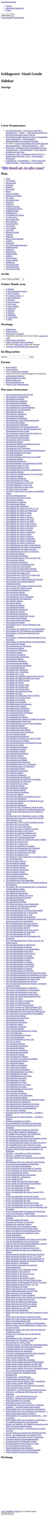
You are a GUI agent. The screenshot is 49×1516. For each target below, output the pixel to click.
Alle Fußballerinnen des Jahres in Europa (21, 549)
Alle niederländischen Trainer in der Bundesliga (24, 723)
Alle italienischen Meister (15, 612)
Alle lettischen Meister (14, 653)
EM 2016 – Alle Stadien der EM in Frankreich (23, 1153)
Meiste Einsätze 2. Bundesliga (17, 1263)
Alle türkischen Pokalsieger (16, 1027)
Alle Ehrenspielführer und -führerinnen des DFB (24, 463)
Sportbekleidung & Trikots (16, 378)
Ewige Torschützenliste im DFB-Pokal (20, 1214)
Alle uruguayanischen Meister (17, 1052)
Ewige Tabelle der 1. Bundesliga (18, 1177)
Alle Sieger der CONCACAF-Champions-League (25, 822)
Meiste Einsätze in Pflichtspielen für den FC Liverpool (26, 1282)
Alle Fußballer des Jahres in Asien (18, 515)
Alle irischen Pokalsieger (15, 605)
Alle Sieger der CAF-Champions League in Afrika (25, 816)
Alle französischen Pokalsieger (17, 506)
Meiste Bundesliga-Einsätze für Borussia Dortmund (25, 1254)
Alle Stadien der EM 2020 (15, 891)
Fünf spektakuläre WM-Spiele (17, 1220)
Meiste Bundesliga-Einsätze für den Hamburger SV (25, 1259)
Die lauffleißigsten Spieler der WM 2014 (21, 1140)
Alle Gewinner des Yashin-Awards (19, 588)
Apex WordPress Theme (10, 1511)
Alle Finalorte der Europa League (18, 498)
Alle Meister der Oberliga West (17, 689)
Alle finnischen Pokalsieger (16, 502)
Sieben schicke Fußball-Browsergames (20, 1360)
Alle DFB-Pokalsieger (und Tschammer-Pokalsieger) (25, 450)
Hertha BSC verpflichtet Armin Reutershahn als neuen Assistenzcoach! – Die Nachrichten (26, 149)
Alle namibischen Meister (15, 715)
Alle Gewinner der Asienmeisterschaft (20, 564)
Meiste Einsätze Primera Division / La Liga (22, 1284)
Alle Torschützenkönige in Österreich (20, 971)
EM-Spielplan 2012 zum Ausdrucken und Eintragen (25, 1162)
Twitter (8, 10)
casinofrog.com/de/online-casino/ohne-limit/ (22, 347)
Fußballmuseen (11, 213)
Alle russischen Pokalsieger (16, 775)
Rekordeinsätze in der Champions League (21, 1338)
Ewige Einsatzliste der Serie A (17, 1173)
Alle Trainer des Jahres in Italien (18, 1003)
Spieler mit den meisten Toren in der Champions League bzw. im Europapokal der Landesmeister (27, 1369)
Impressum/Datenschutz (15, 8)
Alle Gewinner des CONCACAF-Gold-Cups (23, 575)
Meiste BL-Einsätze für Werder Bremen (21, 1246)
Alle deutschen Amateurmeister (17, 438)
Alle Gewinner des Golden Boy (18, 577)
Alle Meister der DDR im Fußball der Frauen (23, 678)
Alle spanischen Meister (15, 876)
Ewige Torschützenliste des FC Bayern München (24, 1205)
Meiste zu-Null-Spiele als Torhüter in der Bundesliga (25, 1323)
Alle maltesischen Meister (15, 668)
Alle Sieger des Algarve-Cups (17, 842)
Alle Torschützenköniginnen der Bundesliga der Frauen (26, 975)
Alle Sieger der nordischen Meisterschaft (21, 833)
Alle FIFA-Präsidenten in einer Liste (19, 487)
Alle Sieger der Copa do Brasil (17, 825)
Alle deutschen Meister (14, 442)
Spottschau (10, 250)
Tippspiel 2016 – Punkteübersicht (18, 1377)
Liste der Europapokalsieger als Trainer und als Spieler (26, 1239)
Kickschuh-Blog (12, 224)
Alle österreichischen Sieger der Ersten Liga (22, 1106)
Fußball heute (11, 329)
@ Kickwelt (10, 300)
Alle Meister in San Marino (16, 702)
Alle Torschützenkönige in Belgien (19, 947)
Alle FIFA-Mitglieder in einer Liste (19, 485)
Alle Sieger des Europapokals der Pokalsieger (23, 848)
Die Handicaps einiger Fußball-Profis (20, 1136)
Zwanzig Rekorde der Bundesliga (18, 1446)
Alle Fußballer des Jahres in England (19, 528)
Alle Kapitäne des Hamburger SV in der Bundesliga (25, 629)
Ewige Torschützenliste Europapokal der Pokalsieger (25, 1211)
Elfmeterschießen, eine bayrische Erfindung (22, 141)
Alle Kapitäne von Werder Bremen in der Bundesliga (26, 642)
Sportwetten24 (11, 367)
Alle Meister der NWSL (15, 683)
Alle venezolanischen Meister (17, 1057)
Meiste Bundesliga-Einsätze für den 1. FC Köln (23, 1257)
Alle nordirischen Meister (15, 726)
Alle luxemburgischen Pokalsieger (18, 665)
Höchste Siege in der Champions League (21, 1226)
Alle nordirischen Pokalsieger (17, 728)
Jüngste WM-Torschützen (15, 1237)
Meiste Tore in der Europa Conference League (23, 1317)
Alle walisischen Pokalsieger (16, 1065)
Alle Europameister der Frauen (17, 481)
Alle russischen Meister (14, 773)
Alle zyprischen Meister (15, 1091)
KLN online (10, 226)
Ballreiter (9, 187)
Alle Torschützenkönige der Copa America (22, 923)
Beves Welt (10, 189)
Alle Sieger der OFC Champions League (21, 835)
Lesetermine (38, 163)
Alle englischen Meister (14, 472)
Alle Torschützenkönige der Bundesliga (20, 917)
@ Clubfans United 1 (14, 296)
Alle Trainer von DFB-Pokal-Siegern (20, 1005)
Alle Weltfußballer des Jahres (17, 1074)
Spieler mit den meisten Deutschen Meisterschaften (25, 1362)
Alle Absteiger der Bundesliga (17, 397)
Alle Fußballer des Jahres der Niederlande (21, 511)
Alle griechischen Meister (15, 592)
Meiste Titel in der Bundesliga (17, 1310)
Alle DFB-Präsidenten (14, 455)
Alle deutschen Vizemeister (16, 446)
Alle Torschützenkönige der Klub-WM (20, 932)
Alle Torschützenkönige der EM (18, 928)
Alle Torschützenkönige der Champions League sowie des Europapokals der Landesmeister (26, 920)
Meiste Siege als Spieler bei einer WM (20, 1300)
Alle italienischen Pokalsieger (17, 614)
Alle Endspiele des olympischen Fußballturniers (24, 470)
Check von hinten (12, 194)
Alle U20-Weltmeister (14, 1033)
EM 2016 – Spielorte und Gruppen (19, 1156)
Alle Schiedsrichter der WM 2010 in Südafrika (23, 779)
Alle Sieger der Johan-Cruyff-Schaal (19, 831)
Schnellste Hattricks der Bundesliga (19, 1351)
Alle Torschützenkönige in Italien (18, 960)
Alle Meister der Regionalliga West (19, 691)
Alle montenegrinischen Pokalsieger (19, 713)
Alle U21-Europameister (15, 1037)
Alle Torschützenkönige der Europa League (22, 930)
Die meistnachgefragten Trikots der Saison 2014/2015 (26, 1143)
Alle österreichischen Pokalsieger (18, 1102)
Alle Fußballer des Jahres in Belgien (19, 517)
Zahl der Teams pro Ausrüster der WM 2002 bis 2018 (26, 1433)
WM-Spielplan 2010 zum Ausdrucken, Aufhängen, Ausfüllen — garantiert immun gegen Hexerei (25, 1406)
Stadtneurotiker (11, 254)
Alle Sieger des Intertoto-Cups (17, 855)
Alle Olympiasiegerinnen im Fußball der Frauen (24, 743)
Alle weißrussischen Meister (16, 1067)
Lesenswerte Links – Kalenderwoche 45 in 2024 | (24, 154)
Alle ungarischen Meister (15, 1048)
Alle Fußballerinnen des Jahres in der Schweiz (23, 545)
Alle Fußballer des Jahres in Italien (19, 534)
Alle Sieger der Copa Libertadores (18, 827)
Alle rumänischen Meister (15, 769)
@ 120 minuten (11, 317)
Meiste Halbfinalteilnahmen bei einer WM (21, 1291)
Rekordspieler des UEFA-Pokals (18, 1343)
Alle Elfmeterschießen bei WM (17, 468)
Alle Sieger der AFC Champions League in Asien (24, 807)
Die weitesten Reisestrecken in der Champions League (26, 1147)
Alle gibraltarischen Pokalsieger (17, 590)
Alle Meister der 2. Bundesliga (17, 672)
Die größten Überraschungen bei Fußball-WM (23, 1134)
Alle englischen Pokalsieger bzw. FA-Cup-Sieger (24, 474)
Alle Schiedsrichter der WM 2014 (18, 782)
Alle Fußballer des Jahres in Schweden (20, 539)
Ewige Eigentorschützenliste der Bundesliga (22, 1164)
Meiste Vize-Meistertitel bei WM (18, 1321)
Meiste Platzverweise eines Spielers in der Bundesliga (26, 1297)
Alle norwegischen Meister (16, 734)
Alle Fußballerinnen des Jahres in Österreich (22, 552)
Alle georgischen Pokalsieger (17, 562)
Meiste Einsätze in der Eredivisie (18, 1272)
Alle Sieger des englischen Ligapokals (20, 846)
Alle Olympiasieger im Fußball (17, 741)
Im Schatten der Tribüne (15, 215)
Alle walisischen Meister (15, 1063)
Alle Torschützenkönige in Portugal (19, 962)
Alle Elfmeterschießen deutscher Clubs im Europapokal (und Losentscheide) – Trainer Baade (26, 138)
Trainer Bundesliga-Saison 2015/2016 (20, 1379)
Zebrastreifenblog (12, 267)
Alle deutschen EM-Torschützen (18, 440)
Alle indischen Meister (14, 601)
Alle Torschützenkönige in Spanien (19, 969)
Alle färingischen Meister (15, 554)
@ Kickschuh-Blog (13, 298)
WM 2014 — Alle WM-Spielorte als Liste (21, 1396)
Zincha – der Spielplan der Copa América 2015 (23, 1435)
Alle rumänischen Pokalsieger (17, 771)
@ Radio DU (11, 308)
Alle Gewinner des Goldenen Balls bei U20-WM (24, 579)
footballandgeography (14, 209)
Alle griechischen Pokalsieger (17, 595)
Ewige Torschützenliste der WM (18, 1201)
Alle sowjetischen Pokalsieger (17, 874)
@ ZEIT (9, 319)
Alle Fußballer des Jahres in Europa (19, 530)
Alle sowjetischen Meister (15, 872)
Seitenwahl (10, 243)
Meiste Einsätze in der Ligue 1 (17, 1276)
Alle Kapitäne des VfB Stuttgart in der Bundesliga (24, 631)
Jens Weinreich (11, 222)
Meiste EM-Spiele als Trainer (17, 1287)
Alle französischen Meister (16, 504)
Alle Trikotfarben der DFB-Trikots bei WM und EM (25, 1012)
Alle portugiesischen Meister (16, 760)
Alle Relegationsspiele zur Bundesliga (20, 766)
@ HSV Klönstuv (12, 293)
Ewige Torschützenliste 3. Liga (17, 1186)
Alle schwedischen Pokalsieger (17, 792)
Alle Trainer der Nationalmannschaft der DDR (23, 996)
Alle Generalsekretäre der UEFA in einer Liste (23, 558)
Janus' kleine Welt (12, 219)
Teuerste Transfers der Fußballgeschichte (21, 1373)
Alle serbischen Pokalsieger (16, 805)
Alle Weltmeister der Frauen (16, 1078)
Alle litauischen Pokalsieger (16, 661)
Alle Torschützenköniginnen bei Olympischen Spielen (26, 973)
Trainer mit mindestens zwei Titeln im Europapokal (25, 1386)
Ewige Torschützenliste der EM (17, 1190)
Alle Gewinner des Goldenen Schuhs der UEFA (24, 586)
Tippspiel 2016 (11, 1375)
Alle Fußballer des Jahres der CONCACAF (22, 509)
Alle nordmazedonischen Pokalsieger (20, 732)
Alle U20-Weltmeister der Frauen (18, 1035)
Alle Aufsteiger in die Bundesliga (18, 410)
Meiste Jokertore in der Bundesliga (19, 1293)
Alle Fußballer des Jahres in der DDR (20, 521)
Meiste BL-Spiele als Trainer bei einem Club (22, 1248)
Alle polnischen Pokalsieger (16, 758)
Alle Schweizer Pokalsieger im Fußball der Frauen (25, 801)
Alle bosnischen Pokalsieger (16, 418)
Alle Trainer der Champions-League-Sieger (22, 994)
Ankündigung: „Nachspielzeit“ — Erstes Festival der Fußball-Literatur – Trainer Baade (25, 162)
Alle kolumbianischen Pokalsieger (18, 646)
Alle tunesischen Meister (15, 1020)
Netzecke (9, 234)
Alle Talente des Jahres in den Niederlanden (22, 904)
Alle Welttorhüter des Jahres (16, 1082)
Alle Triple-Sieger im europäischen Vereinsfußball (24, 1014)
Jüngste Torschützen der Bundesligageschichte (23, 1231)
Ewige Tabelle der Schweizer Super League (22, 1181)
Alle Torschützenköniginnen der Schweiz (21, 981)
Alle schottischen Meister (15, 786)
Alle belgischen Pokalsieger (16, 414)
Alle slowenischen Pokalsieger (17, 870)
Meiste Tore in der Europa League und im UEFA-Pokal (26, 1319)
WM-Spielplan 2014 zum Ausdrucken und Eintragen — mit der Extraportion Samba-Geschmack (27, 1412)
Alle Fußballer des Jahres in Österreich (20, 543)
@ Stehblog (10, 311)
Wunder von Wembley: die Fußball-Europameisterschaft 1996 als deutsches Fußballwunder (27, 1425)
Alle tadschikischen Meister (16, 902)
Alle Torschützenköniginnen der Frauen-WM (23, 979)
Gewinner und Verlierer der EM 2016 (20, 1222)
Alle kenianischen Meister (15, 644)
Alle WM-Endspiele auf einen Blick (19, 1089)
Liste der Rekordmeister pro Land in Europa (22, 1242)
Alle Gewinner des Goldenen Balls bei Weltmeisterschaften (20, 583)
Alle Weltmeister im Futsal (16, 1080)
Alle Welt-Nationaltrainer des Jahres (19, 1072)
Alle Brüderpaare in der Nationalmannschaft (22, 420)
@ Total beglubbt (12, 306)
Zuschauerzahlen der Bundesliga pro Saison (22, 1444)
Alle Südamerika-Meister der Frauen (19, 895)
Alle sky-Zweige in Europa (16, 861)
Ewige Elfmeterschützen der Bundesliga (21, 1175)
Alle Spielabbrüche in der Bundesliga (20, 880)
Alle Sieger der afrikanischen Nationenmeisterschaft (25, 809)
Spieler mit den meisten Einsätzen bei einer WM (24, 1364)
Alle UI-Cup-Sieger (13, 1042)
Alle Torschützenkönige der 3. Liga (19, 915)
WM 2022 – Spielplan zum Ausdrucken (21, 1398)
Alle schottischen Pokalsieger (17, 788)
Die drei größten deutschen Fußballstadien (21, 1132)
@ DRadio (10, 289)
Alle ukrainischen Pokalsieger (17, 1046)
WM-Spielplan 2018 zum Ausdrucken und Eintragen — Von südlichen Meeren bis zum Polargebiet (27, 1421)
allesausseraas (11, 183)
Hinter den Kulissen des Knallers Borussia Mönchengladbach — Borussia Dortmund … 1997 (27, 144)
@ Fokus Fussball (12, 302)
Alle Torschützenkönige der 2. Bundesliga (21, 913)
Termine (9, 6)
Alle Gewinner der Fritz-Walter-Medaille (21, 569)
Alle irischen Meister (13, 603)
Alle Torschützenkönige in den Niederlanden (22, 949)
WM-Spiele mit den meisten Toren (19, 1403)
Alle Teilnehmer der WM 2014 (17, 908)
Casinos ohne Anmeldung (15, 340)
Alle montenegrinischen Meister (18, 711)
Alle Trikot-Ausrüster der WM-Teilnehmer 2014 (24, 1009)
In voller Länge (11, 217)
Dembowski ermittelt (13, 196)
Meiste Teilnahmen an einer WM (18, 1308)
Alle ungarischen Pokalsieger (17, 1050)
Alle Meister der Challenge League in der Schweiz (25, 676)
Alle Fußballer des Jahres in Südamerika (21, 541)
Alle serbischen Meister (14, 803)
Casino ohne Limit (21, 344)
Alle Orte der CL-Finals (15, 745)
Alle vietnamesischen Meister (17, 1061)
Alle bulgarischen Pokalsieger (17, 425)
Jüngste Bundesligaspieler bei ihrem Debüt (22, 1229)
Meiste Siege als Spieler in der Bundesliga (21, 1302)
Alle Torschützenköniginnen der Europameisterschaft (26, 977)
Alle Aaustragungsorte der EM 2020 (19, 395)
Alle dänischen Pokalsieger (16, 461)
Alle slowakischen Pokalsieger (17, 865)
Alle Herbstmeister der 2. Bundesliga (19, 597)
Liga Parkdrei (11, 228)
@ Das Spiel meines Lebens (16, 291)
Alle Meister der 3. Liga (15, 674)
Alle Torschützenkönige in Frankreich (20, 958)
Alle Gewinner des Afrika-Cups (18, 573)
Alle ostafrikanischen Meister (17, 747)
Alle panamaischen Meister (16, 749)
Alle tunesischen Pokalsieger (16, 1022)
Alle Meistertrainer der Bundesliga (19, 704)
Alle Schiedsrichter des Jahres (17, 784)
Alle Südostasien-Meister (15, 900)
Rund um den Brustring (14, 239)
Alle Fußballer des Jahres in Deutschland (21, 526)
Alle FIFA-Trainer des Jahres (16, 489)
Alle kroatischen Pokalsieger (16, 650)
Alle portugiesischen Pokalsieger (18, 762)
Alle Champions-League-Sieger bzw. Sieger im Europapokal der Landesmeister (23, 434)
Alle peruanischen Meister (15, 751)
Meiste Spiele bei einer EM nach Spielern (21, 1306)
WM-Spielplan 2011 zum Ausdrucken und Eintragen (25, 1409)
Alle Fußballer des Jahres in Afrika (19, 513)
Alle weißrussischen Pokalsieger (18, 1070)
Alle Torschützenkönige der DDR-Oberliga (22, 926)
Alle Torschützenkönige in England (19, 956)
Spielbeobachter (12, 247)
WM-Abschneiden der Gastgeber (18, 1401)
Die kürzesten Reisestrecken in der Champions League (26, 1138)
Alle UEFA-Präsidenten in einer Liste (20, 1039)
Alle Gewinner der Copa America (18, 567)
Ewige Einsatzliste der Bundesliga (18, 1166)
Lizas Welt (10, 230)
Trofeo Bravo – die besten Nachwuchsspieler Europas (26, 1390)
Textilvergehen (11, 258)
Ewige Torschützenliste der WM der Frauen (22, 1203)
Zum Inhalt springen (8, 2)
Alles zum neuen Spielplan (16, 1110)
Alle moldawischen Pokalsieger (17, 708)
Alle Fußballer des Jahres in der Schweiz (21, 524)
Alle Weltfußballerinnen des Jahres (19, 1076)
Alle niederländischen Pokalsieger (18, 721)
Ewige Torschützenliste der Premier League (22, 1196)
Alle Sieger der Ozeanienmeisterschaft (20, 837)
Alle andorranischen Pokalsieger (18, 405)
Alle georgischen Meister (15, 560)
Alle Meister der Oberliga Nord (17, 685)
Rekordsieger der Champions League (20, 1340)
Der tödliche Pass (12, 200)
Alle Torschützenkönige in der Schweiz (20, 953)
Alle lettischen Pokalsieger (16, 655)
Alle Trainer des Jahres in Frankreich (19, 1001)
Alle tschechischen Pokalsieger (17, 1018)
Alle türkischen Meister (14, 1024)
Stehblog (9, 256)
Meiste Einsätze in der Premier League (20, 1278)
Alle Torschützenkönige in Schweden (20, 966)
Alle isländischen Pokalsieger (17, 610)
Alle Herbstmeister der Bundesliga (19, 599)
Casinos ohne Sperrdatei (19, 372)
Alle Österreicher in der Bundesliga (19, 1095)
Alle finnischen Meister (14, 500)
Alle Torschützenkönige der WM (18, 934)
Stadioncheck (11, 252)
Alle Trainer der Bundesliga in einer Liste (21, 992)
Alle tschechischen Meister (16, 1016)
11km (8, 179)
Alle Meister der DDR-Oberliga (18, 680)
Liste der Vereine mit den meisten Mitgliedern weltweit (26, 1244)
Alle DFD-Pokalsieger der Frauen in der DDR (23, 457)
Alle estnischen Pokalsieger (16, 478)
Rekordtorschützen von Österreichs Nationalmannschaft (27, 1345)
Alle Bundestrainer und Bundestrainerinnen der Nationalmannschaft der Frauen (23, 430)
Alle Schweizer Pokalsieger (16, 799)
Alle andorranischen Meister (16, 403)
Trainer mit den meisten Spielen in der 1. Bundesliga (25, 1381)
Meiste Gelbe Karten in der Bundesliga (20, 1289)
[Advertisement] (24, 44)
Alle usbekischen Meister (15, 1054)
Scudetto (9, 241)
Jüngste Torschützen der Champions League (22, 1233)
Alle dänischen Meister (14, 459)
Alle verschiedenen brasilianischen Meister (22, 1059)
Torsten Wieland (12, 260)
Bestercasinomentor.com (15, 382)
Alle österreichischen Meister (16, 1097)
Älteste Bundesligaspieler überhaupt (19, 1448)
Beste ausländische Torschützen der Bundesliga (23, 1123)
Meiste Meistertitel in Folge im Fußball (20, 1295)
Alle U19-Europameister (15, 1029)
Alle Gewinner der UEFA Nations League (21, 571)
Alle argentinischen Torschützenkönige (20, 407)
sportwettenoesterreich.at (15, 376)
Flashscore (10, 204)
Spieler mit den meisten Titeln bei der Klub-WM (24, 1366)
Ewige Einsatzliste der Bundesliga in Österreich (23, 1168)
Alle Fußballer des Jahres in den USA (20, 519)
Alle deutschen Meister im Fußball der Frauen (23, 444)
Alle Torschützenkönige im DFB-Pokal (20, 945)
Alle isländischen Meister (15, 607)
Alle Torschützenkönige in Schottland (20, 964)
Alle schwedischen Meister (16, 790)
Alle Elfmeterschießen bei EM (17, 466)
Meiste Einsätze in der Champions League (21, 1269)
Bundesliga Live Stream (15, 334)
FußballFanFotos (12, 211)
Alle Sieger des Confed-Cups (17, 844)
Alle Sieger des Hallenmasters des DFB (20, 852)
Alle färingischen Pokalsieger (17, 556)
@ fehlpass (10, 313)
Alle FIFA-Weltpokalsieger (16, 496)
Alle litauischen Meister (14, 659)
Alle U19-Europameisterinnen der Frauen (21, 1031)
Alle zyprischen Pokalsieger (16, 1093)
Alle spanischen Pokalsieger (16, 878)
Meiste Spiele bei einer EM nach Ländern (21, 1304)
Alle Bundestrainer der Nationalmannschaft (22, 427)
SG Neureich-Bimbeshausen (16, 245)
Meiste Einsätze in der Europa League (20, 1274)
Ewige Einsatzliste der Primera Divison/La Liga (24, 1171)
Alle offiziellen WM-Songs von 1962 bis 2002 (23, 739)
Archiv (3, 279)
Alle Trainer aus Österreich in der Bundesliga (23, 990)
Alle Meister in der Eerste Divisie (18, 698)
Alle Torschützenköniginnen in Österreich (21, 988)
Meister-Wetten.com (13, 380)
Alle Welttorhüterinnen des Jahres (18, 1085)
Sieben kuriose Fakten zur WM (17, 1358)
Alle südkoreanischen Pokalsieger (18, 898)
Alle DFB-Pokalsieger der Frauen (18, 453)
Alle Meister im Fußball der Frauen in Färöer (22, 696)
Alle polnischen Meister (15, 756)
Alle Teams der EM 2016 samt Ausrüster (21, 906)
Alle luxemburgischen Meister (17, 663)
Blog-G (8, 191)
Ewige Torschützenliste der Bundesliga (20, 1188)
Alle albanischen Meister (15, 399)
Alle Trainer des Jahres (14, 999)
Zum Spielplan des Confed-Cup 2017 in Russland (24, 1437)
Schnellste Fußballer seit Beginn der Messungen (24, 1347)
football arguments (13, 207)
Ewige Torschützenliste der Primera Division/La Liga (26, 1199)
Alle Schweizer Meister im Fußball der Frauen (23, 797)
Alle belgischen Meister (14, 412)
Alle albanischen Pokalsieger (16, 401)
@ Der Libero (11, 304)
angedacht (9, 185)
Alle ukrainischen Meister (15, 1044)
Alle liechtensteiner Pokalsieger (17, 657)
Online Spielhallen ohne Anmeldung (19, 342)
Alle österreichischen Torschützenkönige (21, 1108)
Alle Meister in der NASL (15, 700)
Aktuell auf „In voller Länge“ (27, 167)
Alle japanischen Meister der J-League (20, 616)
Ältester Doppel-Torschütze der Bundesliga (22, 1452)
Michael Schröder (12, 232)
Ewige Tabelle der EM (14, 1179)
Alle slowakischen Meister (16, 863)
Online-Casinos (11, 332)
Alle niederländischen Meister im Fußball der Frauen (25, 719)
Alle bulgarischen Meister (15, 423)
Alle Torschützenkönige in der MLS (19, 951)
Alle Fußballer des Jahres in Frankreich (20, 532)
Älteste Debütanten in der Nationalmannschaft (23, 1450)
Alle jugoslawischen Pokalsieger (18, 620)
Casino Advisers (12, 369)
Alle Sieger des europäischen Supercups (21, 850)
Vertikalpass (10, 262)
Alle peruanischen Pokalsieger (17, 754)
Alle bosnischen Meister (15, 416)
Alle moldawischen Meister (16, 706)
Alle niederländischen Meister (17, 717)
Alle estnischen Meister (14, 476)
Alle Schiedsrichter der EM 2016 (18, 777)
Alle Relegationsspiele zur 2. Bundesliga (21, 764)
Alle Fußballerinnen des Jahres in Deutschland (23, 547)
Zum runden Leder (13, 269)
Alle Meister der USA (14, 693)
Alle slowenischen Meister (16, 867)
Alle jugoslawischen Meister (16, 618)
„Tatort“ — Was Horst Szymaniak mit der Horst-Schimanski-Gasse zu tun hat (26, 134)
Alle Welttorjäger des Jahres (16, 1087)
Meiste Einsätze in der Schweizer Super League (24, 1280)
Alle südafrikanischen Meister (17, 893)
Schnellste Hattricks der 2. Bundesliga (20, 1349)
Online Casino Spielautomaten (17, 384)
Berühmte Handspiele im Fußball (18, 1121)
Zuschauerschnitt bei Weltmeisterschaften (21, 1441)
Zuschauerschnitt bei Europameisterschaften (22, 1439)
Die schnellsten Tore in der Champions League (23, 1145)
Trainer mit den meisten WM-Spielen (19, 1383)
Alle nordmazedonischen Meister (18, 730)
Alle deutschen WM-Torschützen (18, 448)
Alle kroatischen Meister (15, 648)
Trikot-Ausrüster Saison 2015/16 (18, 1388)
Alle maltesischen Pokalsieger (17, 670)
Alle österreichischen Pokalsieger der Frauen (22, 1104)
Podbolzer (9, 237)
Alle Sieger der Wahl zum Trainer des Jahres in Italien (26, 840)
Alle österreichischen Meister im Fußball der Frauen (25, 1100)
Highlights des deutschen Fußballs (18, 1224)
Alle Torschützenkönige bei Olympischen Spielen (24, 910)
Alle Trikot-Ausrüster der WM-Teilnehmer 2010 (24, 1007)
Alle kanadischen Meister (15, 622)
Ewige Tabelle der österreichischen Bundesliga (23, 1183)
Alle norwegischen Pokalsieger (17, 736)
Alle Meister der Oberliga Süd (17, 687)
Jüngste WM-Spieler (13, 1235)
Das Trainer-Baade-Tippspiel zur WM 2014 (22, 1130)
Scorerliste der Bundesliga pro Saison (20, 1355)
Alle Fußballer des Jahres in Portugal (19, 536)
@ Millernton (11, 315)
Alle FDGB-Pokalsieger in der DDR (19, 483)
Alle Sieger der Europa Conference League (22, 829)
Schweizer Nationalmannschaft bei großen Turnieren (25, 1353)
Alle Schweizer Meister (14, 794)
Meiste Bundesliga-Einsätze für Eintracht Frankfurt (25, 1261)
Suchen (4, 357)
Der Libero (10, 198)
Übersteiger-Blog (12, 265)
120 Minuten (10, 181)
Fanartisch (9, 202)
